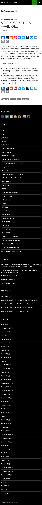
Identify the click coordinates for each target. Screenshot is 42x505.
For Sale (3, 141)
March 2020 (5, 339)
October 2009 (5, 475)
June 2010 (4, 456)
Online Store (5, 145)
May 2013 (4, 361)
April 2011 (4, 420)
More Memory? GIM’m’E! (9, 296)
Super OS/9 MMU (7, 196)
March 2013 (5, 365)
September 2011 (6, 401)
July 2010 (4, 453)
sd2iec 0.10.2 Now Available (16, 24)
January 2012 (5, 387)
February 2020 (5, 343)
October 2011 (5, 398)
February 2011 (5, 427)
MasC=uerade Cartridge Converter (13, 174)
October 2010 (5, 442)
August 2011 (5, 405)
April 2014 (4, 354)
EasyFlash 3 (5, 167)
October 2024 (5, 332)
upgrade (26, 99)
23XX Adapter (6, 152)
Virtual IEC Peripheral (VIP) (11, 247)
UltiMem (5, 203)
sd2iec (13, 99)
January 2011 (5, 431)
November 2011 (6, 394)
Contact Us (4, 137)
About (3, 130)
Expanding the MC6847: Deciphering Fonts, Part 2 (17, 304)
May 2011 (4, 416)
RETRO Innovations (9, 2)
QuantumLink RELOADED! (10, 244)
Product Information (7, 148)
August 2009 (5, 478)
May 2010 (4, 460)
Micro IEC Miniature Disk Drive (12, 178)
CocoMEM (5, 225)
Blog (2, 134)
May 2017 (4, 350)
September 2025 (6, 324)
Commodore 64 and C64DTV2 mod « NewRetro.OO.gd (18, 270)
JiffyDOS (5, 170)
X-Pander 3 (5, 211)
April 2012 (4, 376)
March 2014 (5, 357)
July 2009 (4, 482)
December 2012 (6, 368)
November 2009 (6, 471)
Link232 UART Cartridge (10, 236)
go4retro (4, 276)
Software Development (9, 19)
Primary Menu (39, 2)
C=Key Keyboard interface (10, 159)
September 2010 (6, 445)
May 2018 (4, 346)
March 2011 (5, 423)
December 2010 (6, 434)
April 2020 (4, 335)
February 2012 (5, 383)
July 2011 (4, 409)
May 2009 (4, 489)
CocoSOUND (6, 233)
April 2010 (4, 464)
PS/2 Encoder (6, 189)
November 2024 (6, 328)
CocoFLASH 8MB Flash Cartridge (12, 163)
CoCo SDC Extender (8, 222)
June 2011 (4, 412)
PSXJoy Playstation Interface (11, 240)
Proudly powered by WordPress (9, 502)
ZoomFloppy (6, 214)
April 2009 (4, 493)
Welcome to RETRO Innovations (11, 251)
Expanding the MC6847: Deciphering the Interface (17, 307)
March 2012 (5, 379)
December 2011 (6, 390)
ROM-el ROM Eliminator (10, 192)
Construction (7, 200)
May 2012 (4, 372)
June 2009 (4, 486)
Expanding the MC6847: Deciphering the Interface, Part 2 (19, 300)
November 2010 (6, 438)
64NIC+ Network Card (9, 156)
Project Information (7, 218)
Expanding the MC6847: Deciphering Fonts (14, 311)
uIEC (19, 99)
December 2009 (6, 467)
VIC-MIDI (5, 207)
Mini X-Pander (6, 185)
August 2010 (5, 449)
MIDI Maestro (6, 181)
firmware (6, 99)
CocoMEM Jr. (6, 229)
